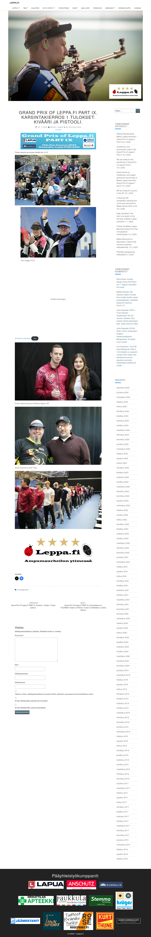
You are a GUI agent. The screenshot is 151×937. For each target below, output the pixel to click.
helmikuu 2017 (123, 830)
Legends (137, 8)
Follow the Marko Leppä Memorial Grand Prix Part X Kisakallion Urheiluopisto (127, 230)
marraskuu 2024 (123, 397)
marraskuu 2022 (123, 505)
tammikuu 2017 (123, 835)
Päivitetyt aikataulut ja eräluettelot (126, 253)
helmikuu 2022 (123, 547)
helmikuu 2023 (123, 491)
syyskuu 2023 (122, 458)
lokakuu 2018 (122, 736)
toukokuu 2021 (123, 590)
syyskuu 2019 (122, 684)
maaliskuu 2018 (123, 769)
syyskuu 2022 (122, 514)
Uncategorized (22, 589)
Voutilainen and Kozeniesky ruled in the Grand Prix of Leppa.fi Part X (126, 150)
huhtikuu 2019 (122, 708)
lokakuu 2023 (122, 453)
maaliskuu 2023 (123, 486)
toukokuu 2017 (123, 816)
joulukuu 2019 (122, 670)
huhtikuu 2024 (122, 425)
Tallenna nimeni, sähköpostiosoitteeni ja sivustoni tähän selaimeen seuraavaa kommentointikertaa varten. (54, 694)
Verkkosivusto (20, 682)
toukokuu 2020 (123, 646)
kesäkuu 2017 (122, 811)
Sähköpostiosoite (22, 673)
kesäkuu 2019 (122, 698)
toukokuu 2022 (123, 533)
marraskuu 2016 (123, 844)
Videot (75, 8)
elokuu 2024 (122, 406)
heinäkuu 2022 (123, 524)
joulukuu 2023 (122, 444)
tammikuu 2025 (123, 387)
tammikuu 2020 (123, 665)
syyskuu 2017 (122, 797)
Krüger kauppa (124, 8)
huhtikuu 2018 (122, 764)
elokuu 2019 (122, 689)
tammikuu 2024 (123, 439)
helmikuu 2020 (123, 661)
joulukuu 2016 (122, 840)
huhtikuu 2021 (122, 595)
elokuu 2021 (122, 576)
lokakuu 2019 (122, 679)
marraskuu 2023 (123, 449)
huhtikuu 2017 (122, 821)
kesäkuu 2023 (122, 472)
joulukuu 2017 (122, 783)
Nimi (17, 665)
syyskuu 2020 (122, 628)
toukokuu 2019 (123, 703)
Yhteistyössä (63, 8)
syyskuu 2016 (122, 854)
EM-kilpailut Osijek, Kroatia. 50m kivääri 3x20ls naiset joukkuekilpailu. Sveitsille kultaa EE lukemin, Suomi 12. (127, 298)
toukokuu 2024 (123, 420)
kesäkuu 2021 (122, 585)
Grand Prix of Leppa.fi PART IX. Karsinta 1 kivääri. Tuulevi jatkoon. (33, 605)
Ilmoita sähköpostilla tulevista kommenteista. (31, 701)
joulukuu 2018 (122, 726)
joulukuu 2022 (122, 500)
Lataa (34, 338)
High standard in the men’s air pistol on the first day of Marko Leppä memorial (126, 217)
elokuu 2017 (122, 802)
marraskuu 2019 (123, 675)
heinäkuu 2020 (123, 637)
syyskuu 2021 (122, 571)
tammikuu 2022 (123, 552)
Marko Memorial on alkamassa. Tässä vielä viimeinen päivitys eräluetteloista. (126, 243)
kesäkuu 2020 (122, 642)
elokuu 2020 (122, 632)
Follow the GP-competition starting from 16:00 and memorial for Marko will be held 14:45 (127, 202)
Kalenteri (35, 8)
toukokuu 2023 (123, 477)
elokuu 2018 (122, 745)
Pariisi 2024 (97, 8)
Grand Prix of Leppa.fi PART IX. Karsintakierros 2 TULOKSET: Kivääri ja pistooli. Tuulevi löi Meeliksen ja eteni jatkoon (83, 606)
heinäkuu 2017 (123, 807)
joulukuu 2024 (122, 392)
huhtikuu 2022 (122, 538)
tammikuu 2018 (123, 778)
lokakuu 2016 (122, 849)
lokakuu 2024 (122, 401)
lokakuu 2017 (122, 792)
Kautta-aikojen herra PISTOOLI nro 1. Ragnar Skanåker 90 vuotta (126, 283)
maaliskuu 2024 (123, 430)
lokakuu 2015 (122, 858)
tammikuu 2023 (123, 496)
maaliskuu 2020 (123, 656)
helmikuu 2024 (123, 434)
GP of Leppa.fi (48, 8)
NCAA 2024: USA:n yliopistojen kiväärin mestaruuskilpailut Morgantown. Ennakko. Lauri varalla (127, 335)
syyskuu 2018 (122, 741)
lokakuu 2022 (122, 510)
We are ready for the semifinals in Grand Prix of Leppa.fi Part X (126, 162)
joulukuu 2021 (122, 557)
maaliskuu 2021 (123, 599)
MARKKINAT (109, 8)
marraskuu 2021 (123, 562)
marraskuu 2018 (123, 731)
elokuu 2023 (122, 463)
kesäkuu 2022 (122, 529)
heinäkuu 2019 (123, 693)
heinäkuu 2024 (123, 411)
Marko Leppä (56, 127)
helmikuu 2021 (123, 604)
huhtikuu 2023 (122, 482)
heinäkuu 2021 (123, 580)
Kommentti (19, 635)
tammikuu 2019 (123, 722)
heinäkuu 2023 (123, 467)
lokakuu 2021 (122, 566)
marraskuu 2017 (123, 788)
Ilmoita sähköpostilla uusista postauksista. (30, 707)
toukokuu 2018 (123, 759)
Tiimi (24, 8)
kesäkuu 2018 (122, 755)
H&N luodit (85, 8)
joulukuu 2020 (122, 613)
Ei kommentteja (73, 127)
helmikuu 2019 (123, 717)
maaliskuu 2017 (123, 825)
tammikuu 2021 (123, 609)
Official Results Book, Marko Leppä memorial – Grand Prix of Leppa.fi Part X (127, 137)
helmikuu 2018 (123, 774)
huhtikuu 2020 (122, 651)
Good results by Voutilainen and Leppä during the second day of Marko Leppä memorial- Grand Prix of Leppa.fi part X (127, 179)
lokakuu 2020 (122, 623)
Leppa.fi (14, 2)
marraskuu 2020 (123, 618)
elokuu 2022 (122, 519)
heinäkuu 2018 (123, 750)
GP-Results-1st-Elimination (22, 338)
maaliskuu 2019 (123, 712)
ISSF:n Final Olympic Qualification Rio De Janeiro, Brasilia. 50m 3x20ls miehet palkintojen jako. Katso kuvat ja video (127, 317)
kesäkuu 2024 (122, 416)
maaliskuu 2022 (123, 543)
